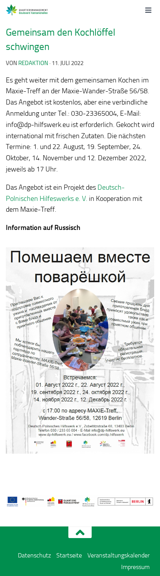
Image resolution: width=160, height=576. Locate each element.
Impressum (135, 567)
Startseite (69, 555)
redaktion (33, 63)
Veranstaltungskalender (118, 555)
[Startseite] (35, 9)
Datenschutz (34, 555)
